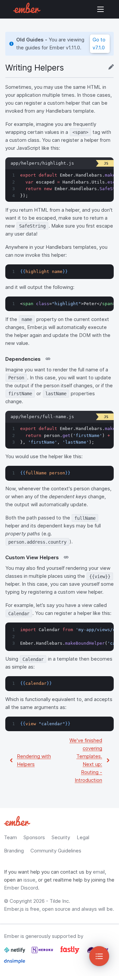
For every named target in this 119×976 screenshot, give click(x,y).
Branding (14, 850)
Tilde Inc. (60, 901)
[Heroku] (43, 952)
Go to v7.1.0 (99, 43)
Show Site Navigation (100, 9)
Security (61, 837)
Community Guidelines (55, 850)
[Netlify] (15, 952)
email (99, 872)
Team (10, 837)
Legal (83, 837)
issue (29, 880)
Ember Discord (21, 888)
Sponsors (34, 837)
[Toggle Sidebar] (99, 956)
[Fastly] (71, 952)
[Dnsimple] (14, 964)
